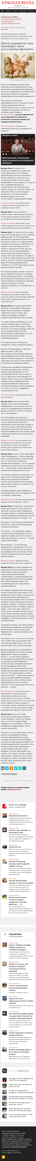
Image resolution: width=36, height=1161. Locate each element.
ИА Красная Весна (8, 114)
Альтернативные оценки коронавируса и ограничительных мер (11, 21)
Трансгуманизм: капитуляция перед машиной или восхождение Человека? (18, 160)
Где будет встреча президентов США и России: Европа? (21, 1079)
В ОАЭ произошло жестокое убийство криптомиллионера (20, 1109)
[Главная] (18, 4)
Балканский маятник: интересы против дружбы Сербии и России (19, 863)
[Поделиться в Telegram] (7, 768)
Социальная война (9, 17)
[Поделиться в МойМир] (24, 768)
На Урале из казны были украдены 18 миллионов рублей (21, 1091)
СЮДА (9, 1152)
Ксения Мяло (13, 878)
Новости (8, 11)
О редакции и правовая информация (14, 1147)
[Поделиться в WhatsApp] (20, 768)
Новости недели (14, 828)
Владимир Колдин (14, 859)
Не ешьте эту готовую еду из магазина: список (20, 1103)
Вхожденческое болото (18, 816)
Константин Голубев (7, 27)
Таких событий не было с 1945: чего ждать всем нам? (21, 1116)
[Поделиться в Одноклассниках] (11, 768)
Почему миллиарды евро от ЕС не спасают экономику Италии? (20, 1052)
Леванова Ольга (13, 1031)
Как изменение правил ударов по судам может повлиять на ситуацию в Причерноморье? (21, 1016)
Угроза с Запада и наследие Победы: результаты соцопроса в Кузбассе (20, 947)
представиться (14, 789)
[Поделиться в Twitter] (15, 768)
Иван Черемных (13, 996)
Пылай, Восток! (15, 847)
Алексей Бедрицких (14, 983)
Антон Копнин (13, 1047)
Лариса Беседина (14, 895)
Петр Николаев (13, 943)
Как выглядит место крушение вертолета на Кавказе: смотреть (21, 1097)
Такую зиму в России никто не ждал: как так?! (20, 1085)
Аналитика (23, 11)
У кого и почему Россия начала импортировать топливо (18, 988)
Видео (15, 11)
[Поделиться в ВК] (2, 768)
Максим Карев (13, 845)
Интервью (19, 27)
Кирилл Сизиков (14, 1011)
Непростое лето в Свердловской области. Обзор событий (21, 1001)
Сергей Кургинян (14, 814)
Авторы (31, 11)
